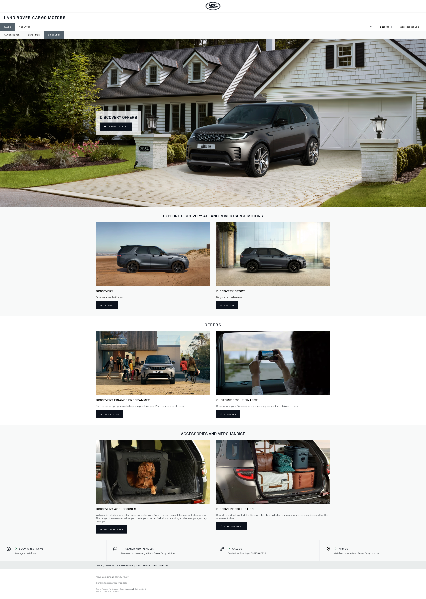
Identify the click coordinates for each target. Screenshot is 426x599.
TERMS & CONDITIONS (105, 577)
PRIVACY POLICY (122, 577)
